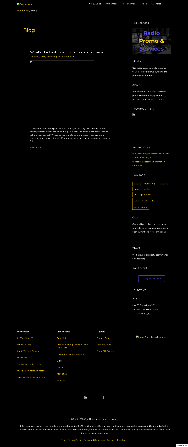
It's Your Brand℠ (25, 338)
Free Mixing (62, 338)
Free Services (129, 4)
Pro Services (111, 4)
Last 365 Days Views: (142, 309)
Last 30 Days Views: (141, 305)
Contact (157, 4)
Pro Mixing (22, 358)
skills (153, 201)
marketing (52, 56)
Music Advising (24, 344)
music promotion (66, 56)
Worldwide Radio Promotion (31, 377)
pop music (141, 200)
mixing (137, 189)
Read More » (36, 147)
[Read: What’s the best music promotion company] (62, 92)
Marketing (62, 374)
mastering (164, 184)
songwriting (140, 207)
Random (61, 380)
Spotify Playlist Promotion (29, 364)
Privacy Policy (74, 440)
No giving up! (95, 4)
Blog (144, 4)
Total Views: (138, 314)
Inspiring (61, 367)
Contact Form (103, 338)
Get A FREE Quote (105, 351)
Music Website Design (28, 351)
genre (136, 184)
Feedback (122, 440)
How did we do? (104, 344)
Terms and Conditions (94, 440)
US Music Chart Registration (70, 354)
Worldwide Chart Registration (31, 371)
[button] (168, 4)
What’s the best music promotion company (66, 52)
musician (147, 189)
